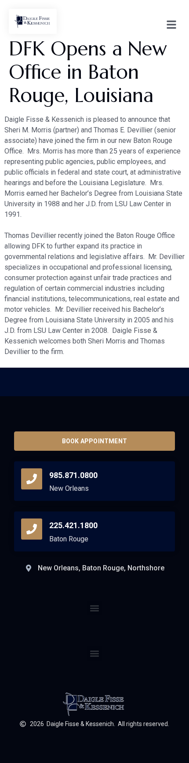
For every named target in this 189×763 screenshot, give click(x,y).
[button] (94, 653)
